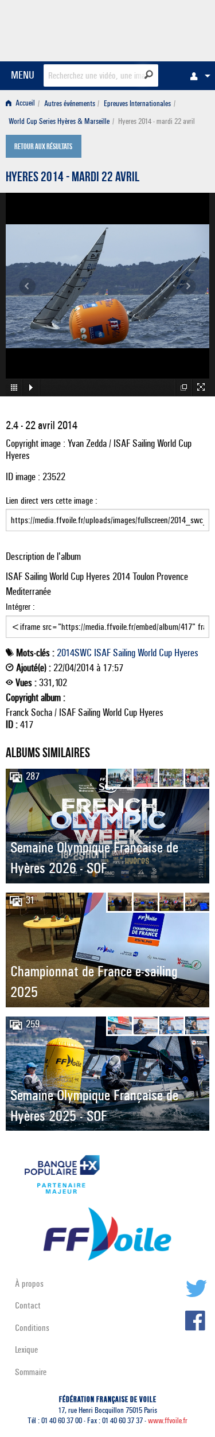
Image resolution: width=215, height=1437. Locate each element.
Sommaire (30, 1371)
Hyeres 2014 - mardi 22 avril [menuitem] (156, 121)
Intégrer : (20, 606)
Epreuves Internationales (137, 103)
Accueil (24, 103)
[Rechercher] (148, 74)
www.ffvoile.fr (167, 1421)
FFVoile (155, 29)
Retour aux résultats (43, 147)
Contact (28, 1305)
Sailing (124, 653)
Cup (165, 653)
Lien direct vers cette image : (51, 500)
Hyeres (186, 653)
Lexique (26, 1349)
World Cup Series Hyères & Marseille (59, 121)
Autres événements (69, 103)
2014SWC (74, 653)
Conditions (32, 1327)
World (147, 653)
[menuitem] (197, 75)
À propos (29, 1283)
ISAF (102, 653)
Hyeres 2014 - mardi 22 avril (72, 178)
